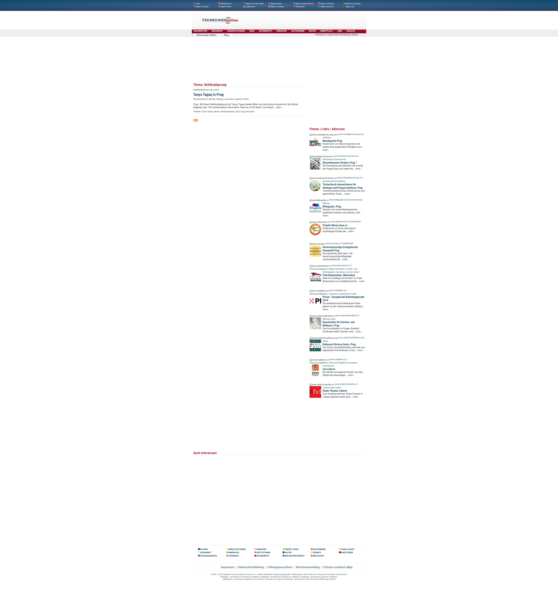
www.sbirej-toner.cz (339, 221)
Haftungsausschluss (280, 567)
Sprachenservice (330, 181)
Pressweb (288, 579)
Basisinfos (217, 31)
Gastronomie (297, 31)
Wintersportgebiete (294, 556)
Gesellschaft (355, 221)
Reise (252, 31)
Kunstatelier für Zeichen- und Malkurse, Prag (339, 323)
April (238, 111)
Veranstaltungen (236, 31)
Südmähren (300, 7)
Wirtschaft (318, 556)
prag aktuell (285, 574)
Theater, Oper (329, 387)
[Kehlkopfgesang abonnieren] (194, 120)
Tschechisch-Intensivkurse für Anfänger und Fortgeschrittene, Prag (343, 186)
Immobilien (233, 552)
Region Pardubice (327, 4)
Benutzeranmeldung (308, 567)
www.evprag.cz (333, 243)
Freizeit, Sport (291, 549)
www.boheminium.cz (340, 265)
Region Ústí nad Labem (255, 4)
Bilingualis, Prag (332, 206)
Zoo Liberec (329, 369)
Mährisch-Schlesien (353, 4)
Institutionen (344, 294)
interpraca (305, 577)
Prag (198, 4)
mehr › (279, 107)
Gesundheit (205, 552)
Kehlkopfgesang (227, 111)
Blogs (226, 35)
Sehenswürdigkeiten (319, 269)
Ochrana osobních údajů (338, 567)
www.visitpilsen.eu (337, 290)
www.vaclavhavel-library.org (350, 337)
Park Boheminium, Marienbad (339, 275)
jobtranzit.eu (228, 579)
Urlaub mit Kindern (337, 269)
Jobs (339, 31)
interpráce (224, 577)
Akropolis (250, 111)
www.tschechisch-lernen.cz (349, 177)
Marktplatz (326, 31)
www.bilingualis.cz (337, 200)
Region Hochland (277, 7)
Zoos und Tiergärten (338, 363)
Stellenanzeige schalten (206, 35)
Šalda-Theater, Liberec (335, 390)
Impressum (227, 567)
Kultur (312, 31)
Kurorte (349, 272)
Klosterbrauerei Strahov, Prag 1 (340, 162)
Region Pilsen (226, 7)
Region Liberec (276, 4)
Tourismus (340, 272)
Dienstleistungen (237, 549)
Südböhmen (250, 7)
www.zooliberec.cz (337, 359)
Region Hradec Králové (304, 4)
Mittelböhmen (226, 4)
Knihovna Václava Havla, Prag (339, 344)
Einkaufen (282, 31)
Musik (216, 111)
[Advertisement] (287, 18)
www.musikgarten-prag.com (351, 134)
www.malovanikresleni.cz (346, 315)
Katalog (351, 31)
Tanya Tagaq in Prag (208, 94)
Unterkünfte (265, 31)
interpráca (265, 577)
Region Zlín (350, 7)
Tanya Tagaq (207, 111)
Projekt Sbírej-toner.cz (335, 225)
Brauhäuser (328, 159)
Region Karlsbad (202, 7)
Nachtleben (347, 552)
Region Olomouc (327, 7)
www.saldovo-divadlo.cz (345, 384)
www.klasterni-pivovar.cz (346, 156)
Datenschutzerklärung (251, 567)
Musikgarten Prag (332, 140)
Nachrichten (200, 31)
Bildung (327, 137)
